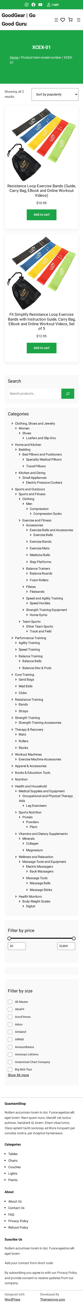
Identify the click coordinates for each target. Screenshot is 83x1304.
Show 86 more (18, 1075)
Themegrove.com (52, 1299)
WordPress (12, 1299)
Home (14, 57)
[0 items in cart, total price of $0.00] (70, 19)
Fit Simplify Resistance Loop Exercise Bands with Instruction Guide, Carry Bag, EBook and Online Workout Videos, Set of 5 (41, 321)
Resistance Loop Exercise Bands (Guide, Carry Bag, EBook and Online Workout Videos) (41, 191)
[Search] (67, 394)
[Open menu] (56, 20)
